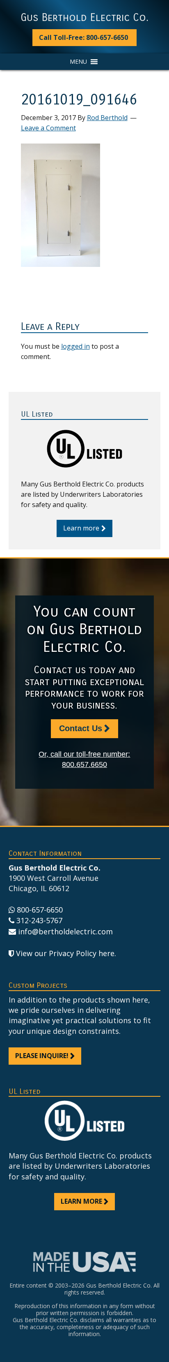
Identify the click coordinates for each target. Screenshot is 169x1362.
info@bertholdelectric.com (65, 931)
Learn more (81, 528)
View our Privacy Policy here (65, 953)
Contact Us (80, 728)
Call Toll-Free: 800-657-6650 (83, 37)
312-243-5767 (39, 920)
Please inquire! (42, 1055)
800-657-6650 (40, 910)
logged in (75, 346)
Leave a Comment (48, 127)
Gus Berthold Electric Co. (84, 18)
